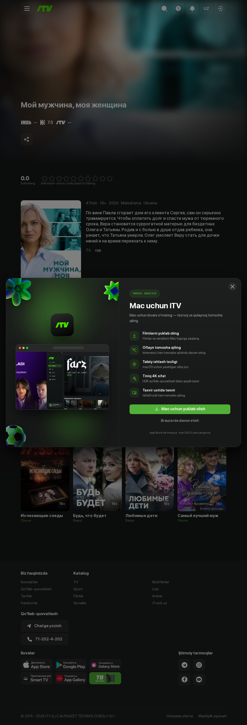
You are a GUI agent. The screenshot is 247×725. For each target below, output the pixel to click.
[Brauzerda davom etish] (232, 286)
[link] (180, 409)
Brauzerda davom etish (180, 420)
